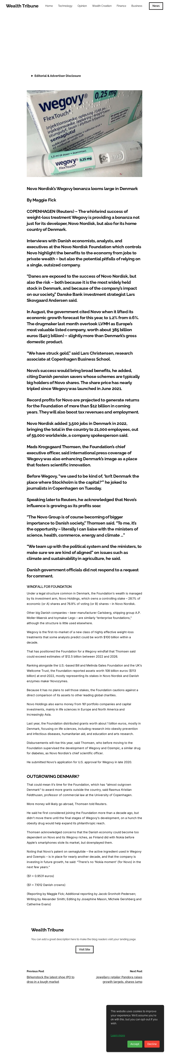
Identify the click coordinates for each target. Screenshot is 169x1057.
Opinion (82, 5)
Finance (121, 5)
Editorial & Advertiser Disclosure (57, 76)
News (156, 5)
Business (136, 5)
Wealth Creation (102, 5)
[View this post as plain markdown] (133, 55)
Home (49, 5)
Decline (152, 1044)
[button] (139, 55)
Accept (134, 1044)
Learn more (118, 1035)
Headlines (34, 25)
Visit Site (84, 949)
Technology (65, 5)
